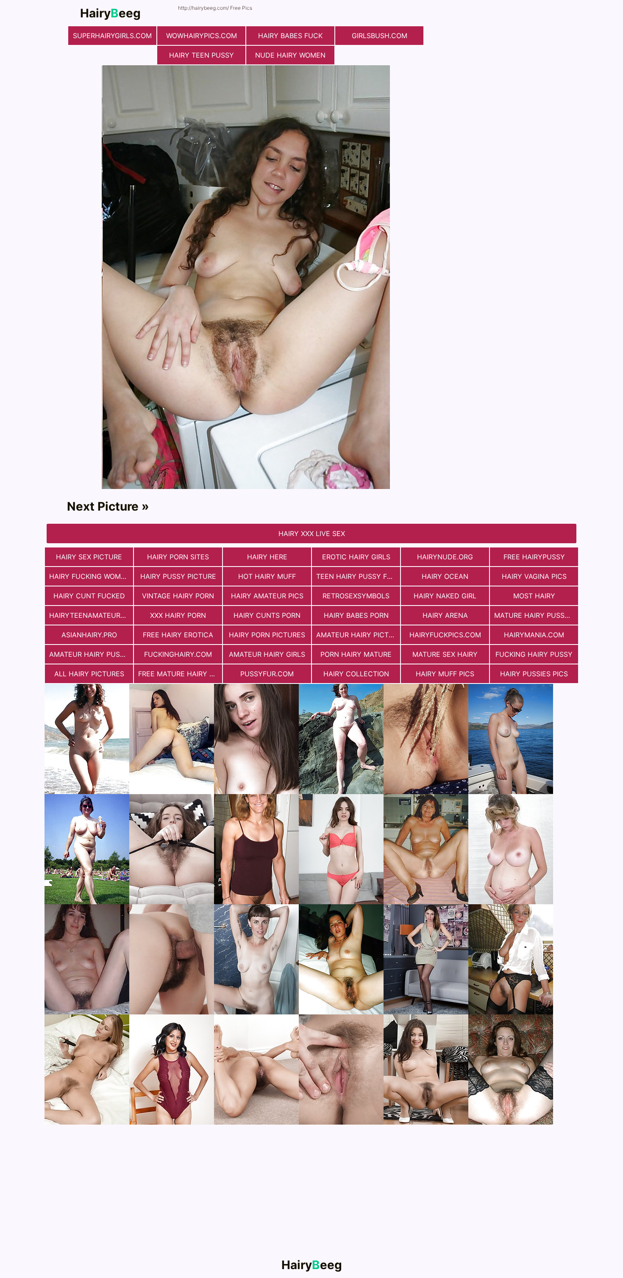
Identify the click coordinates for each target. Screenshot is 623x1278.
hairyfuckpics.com (445, 635)
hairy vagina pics (534, 576)
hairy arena (445, 615)
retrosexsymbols (356, 596)
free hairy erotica (178, 635)
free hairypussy (534, 557)
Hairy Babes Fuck (290, 35)
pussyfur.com (267, 674)
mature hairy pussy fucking (536, 615)
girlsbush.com (379, 35)
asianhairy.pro (89, 635)
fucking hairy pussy (534, 654)
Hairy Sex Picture (89, 557)
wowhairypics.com (201, 35)
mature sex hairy (445, 654)
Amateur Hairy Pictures (358, 635)
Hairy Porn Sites (178, 557)
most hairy (534, 596)
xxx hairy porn (178, 615)
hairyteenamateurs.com (91, 615)
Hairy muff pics (445, 674)
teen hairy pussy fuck (358, 576)
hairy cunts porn (267, 615)
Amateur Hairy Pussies (91, 654)
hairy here (267, 557)
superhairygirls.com (112, 35)
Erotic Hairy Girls (356, 557)
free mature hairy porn (180, 674)
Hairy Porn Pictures (267, 635)
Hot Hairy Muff (267, 576)
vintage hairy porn (178, 596)
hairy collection (356, 674)
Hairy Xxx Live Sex (311, 533)
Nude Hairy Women (290, 55)
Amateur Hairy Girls (267, 654)
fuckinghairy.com (178, 654)
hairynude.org (445, 557)
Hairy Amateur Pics (267, 596)
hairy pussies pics (534, 674)
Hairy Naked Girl (445, 596)
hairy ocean (445, 576)
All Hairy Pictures (89, 674)
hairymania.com (534, 635)
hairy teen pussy (201, 55)
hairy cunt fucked (89, 596)
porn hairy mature (356, 654)
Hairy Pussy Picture (178, 576)
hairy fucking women (89, 576)
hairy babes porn (356, 615)
